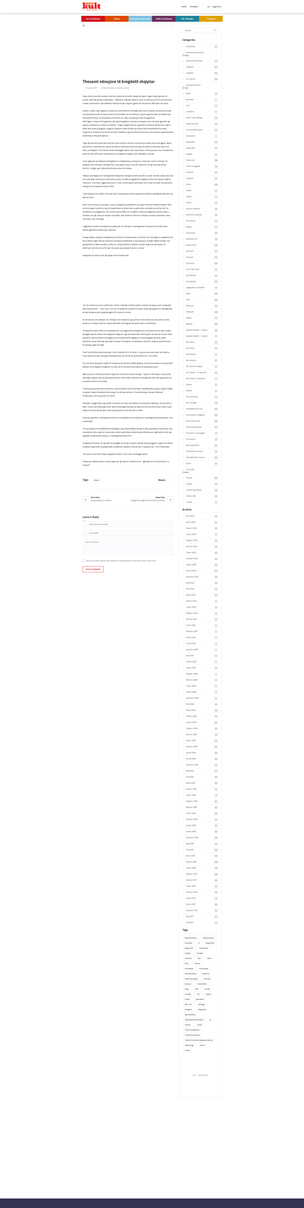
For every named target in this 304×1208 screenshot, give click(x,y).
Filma (117, 18)
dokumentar (208, 938)
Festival (188, 958)
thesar (96, 480)
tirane (187, 1050)
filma (209, 958)
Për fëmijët (187, 18)
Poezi (187, 999)
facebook (203, 948)
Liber (187, 989)
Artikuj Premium (108, 88)
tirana (202, 1045)
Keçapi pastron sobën (101, 500)
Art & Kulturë (93, 18)
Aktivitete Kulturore (195, 52)
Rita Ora (188, 1004)
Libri (196, 989)
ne (198, 994)
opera (208, 994)
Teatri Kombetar (192, 1035)
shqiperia (202, 1009)
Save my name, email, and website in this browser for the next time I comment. (121, 560)
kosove (188, 984)
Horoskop (189, 968)
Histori (197, 963)
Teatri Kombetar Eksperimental (198, 1040)
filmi (186, 963)
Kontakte (194, 6)
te (210, 1019)
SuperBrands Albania (194, 1019)
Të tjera (211, 18)
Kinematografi (191, 979)
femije (187, 953)
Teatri (199, 1025)
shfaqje (201, 1004)
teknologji (189, 1045)
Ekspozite (189, 948)
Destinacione (123, 88)
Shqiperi (188, 1009)
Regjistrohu (216, 7)
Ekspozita (210, 943)
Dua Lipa (188, 943)
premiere (200, 999)
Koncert (207, 979)
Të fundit (190, 469)
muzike (188, 994)
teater (188, 1025)
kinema (206, 973)
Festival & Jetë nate (140, 18)
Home (183, 6)
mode (207, 989)
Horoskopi (203, 968)
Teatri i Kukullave (192, 1030)
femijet (200, 953)
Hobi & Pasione (164, 18)
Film (199, 958)
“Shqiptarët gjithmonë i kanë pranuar (148, 500)
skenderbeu (190, 1014)
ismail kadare (191, 973)
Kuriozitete (202, 984)
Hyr (208, 7)
